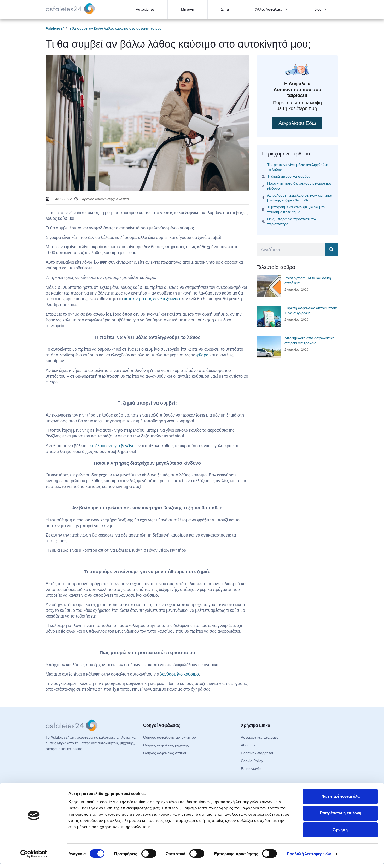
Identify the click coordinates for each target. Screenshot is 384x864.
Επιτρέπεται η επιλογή (340, 813)
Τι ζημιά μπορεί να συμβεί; (288, 176)
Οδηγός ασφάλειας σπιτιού (165, 753)
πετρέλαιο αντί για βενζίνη (111, 445)
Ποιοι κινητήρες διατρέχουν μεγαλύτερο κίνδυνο (299, 185)
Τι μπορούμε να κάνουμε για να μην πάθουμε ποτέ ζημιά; (296, 209)
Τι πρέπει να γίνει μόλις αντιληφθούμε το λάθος (297, 167)
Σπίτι (225, 9)
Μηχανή (187, 9)
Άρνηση (340, 829)
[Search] (331, 249)
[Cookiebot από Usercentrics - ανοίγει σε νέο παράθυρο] (34, 854)
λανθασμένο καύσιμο (179, 674)
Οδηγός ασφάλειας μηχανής (166, 745)
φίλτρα (202, 355)
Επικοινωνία (251, 769)
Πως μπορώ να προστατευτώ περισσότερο (291, 221)
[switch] (148, 853)
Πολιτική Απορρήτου (257, 753)
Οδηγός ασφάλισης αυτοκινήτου (169, 737)
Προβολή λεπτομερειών (309, 853)
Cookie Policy (252, 761)
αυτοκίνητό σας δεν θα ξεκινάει (152, 299)
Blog (318, 9)
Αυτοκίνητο (145, 9)
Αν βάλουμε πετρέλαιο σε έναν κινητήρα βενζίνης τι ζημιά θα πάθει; (299, 197)
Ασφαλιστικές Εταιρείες (259, 737)
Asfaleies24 (55, 28)
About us (248, 745)
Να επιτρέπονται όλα (340, 796)
